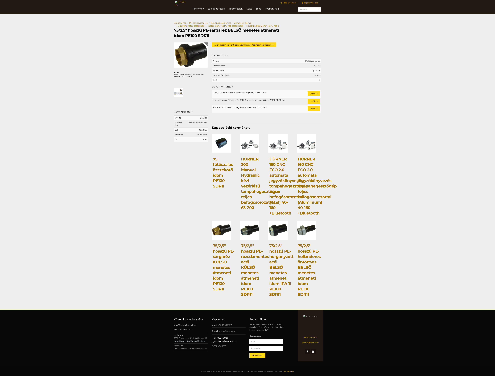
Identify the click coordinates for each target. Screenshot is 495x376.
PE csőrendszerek (198, 23)
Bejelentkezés (311, 3)
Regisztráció (257, 355)
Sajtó (249, 8)
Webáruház (180, 23)
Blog (258, 8)
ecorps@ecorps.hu (227, 331)
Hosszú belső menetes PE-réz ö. (262, 26)
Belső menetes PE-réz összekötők (225, 26)
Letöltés (313, 94)
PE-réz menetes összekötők (190, 26)
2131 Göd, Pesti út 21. (183, 329)
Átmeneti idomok (243, 23)
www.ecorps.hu (310, 337)
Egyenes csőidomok (221, 23)
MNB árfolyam (289, 3)
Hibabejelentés (288, 371)
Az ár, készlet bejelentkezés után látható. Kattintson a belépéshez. (244, 45)
